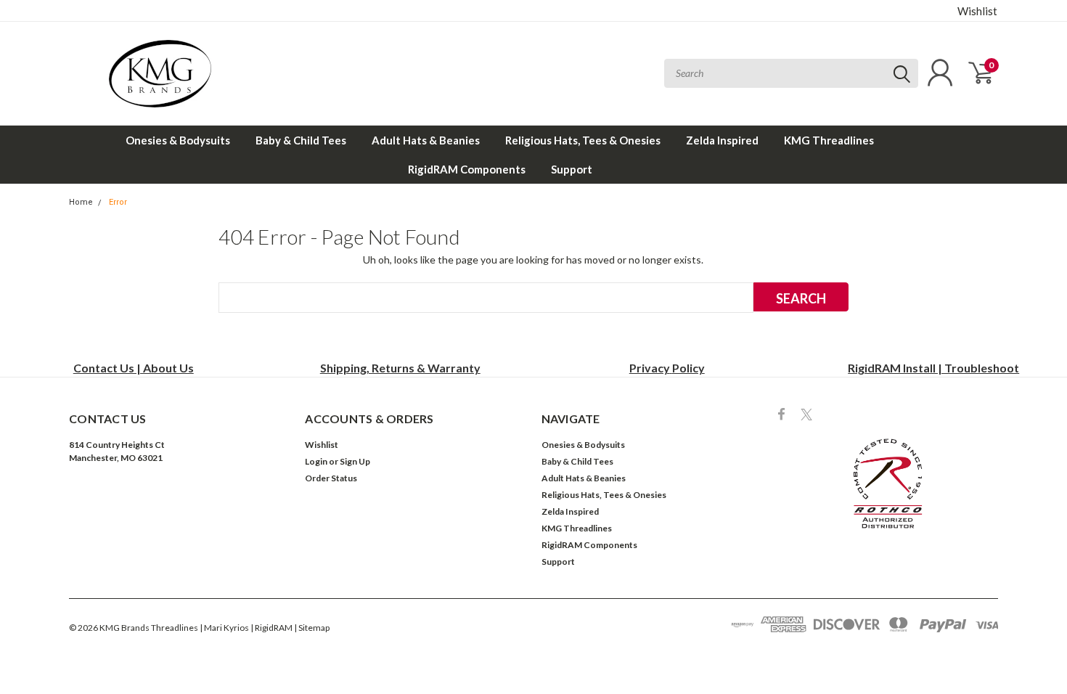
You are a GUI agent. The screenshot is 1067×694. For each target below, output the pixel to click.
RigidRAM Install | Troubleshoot (933, 368)
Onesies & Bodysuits (178, 140)
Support (571, 169)
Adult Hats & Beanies (426, 140)
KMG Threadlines (829, 140)
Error (118, 202)
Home (81, 202)
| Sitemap (312, 627)
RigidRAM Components (467, 169)
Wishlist (977, 10)
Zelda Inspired (722, 140)
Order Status (331, 478)
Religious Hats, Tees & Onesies (583, 140)
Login (316, 461)
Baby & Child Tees (300, 140)
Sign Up (355, 461)
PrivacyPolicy (667, 368)
